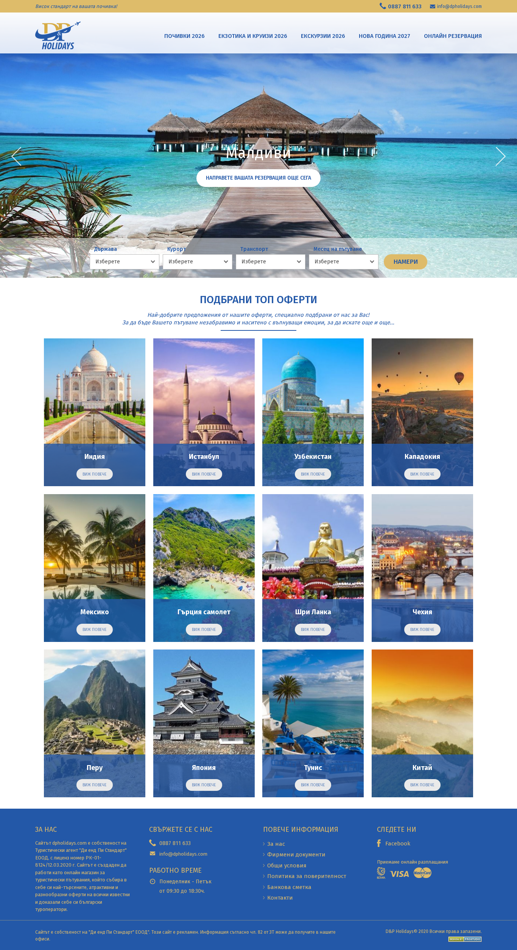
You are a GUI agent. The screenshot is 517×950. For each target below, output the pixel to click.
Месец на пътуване (337, 249)
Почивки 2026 (184, 36)
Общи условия (287, 865)
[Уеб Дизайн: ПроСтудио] (463, 939)
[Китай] (422, 723)
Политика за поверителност (306, 876)
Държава (105, 249)
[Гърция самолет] (204, 568)
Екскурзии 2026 (323, 36)
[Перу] (94, 723)
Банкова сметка (289, 887)
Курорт (176, 249)
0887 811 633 (405, 6)
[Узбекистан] (313, 412)
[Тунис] (313, 723)
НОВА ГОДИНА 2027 (384, 36)
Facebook (397, 843)
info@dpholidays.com (459, 6)
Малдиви (258, 153)
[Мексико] (94, 568)
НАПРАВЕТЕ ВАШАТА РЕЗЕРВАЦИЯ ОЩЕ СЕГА (258, 178)
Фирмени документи (296, 854)
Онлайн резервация (453, 36)
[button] (501, 156)
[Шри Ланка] (313, 568)
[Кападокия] (422, 412)
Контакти (280, 897)
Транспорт (254, 249)
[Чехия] (422, 568)
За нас (276, 843)
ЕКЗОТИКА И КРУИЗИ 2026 (252, 36)
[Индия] (94, 412)
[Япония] (204, 723)
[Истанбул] (204, 412)
